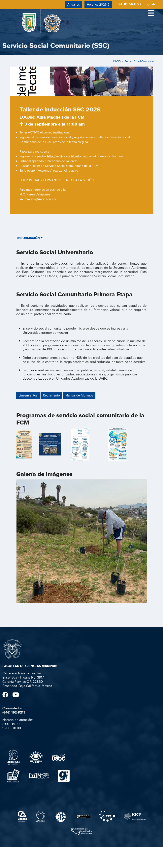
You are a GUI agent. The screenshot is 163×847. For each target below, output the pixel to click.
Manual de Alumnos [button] (79, 395)
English (149, 4)
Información (29, 238)
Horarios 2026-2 (98, 4)
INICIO (117, 61)
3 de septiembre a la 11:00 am (54, 124)
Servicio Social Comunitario (140, 61)
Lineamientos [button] (28, 395)
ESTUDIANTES (127, 4)
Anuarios (73, 4)
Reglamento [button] (51, 395)
